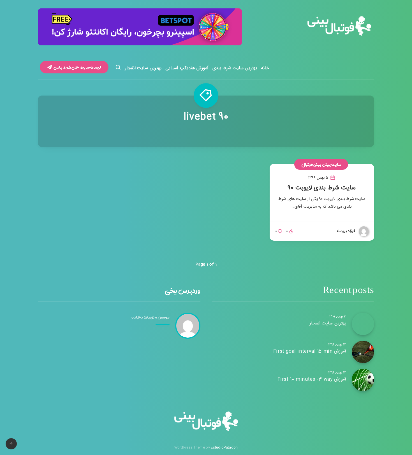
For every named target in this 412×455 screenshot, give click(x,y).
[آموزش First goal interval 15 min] (363, 352)
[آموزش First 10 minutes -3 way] (363, 380)
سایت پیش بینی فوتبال (321, 164)
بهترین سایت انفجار (143, 68)
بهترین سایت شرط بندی (234, 68)
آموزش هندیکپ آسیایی (187, 68)
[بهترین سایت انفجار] (363, 324)
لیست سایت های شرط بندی (77, 67)
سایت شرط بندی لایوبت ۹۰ (321, 188)
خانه (265, 68)
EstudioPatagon (224, 447)
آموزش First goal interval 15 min (309, 351)
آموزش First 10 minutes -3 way (311, 379)
